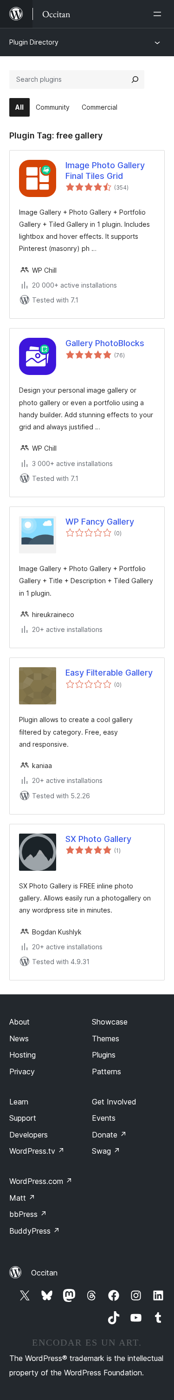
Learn (18, 1101)
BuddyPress (34, 1231)
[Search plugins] (135, 79)
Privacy (22, 1071)
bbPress (28, 1214)
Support (22, 1118)
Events (104, 1118)
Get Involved (114, 1101)
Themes (105, 1038)
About (19, 1021)
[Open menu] (159, 14)
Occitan (44, 1272)
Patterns (106, 1071)
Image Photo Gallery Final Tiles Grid (105, 170)
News (19, 1038)
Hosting (22, 1054)
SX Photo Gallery (98, 839)
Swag (106, 1151)
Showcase (110, 1021)
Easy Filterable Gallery (109, 672)
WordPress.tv (36, 1151)
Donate (109, 1134)
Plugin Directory (33, 42)
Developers (28, 1134)
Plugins (104, 1054)
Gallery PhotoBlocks (104, 343)
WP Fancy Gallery (99, 521)
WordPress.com (40, 1181)
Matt (22, 1198)
